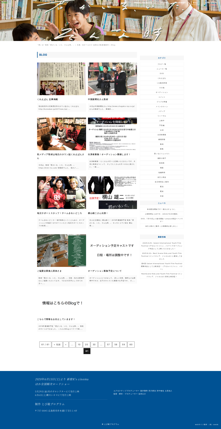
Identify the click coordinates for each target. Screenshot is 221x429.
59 (123, 344)
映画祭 (161, 163)
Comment (181, 2)
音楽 (162, 196)
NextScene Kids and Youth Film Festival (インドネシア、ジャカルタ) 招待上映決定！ (161, 275)
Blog (195, 3)
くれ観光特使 (162, 83)
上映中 (161, 121)
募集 (162, 149)
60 (131, 344)
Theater (164, 2)
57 (108, 344)
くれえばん (162, 78)
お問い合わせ (211, 2)
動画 (162, 144)
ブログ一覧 (162, 64)
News (124, 2)
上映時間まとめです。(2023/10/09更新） (162, 214)
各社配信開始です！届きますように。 (162, 209)
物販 (162, 168)
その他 (161, 88)
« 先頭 (57, 344)
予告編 (161, 125)
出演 (162, 130)
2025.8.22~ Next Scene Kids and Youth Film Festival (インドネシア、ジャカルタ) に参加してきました (162, 256)
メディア (161, 111)
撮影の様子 (162, 158)
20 (86, 344)
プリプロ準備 (162, 102)
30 (94, 344)
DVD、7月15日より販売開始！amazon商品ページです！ (162, 220)
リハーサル (162, 116)
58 (115, 344)
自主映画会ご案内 (162, 182)
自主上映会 (162, 177)
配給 (162, 191)
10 (79, 344)
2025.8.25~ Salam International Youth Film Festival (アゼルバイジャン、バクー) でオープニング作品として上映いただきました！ (162, 245)
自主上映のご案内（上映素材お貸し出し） (161, 226)
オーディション (162, 92)
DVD (162, 73)
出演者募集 (162, 135)
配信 (162, 186)
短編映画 (161, 172)
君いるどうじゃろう (162, 154)
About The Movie (143, 2)
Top (111, 2)
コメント (161, 97)
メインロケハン (162, 106)
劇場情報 (161, 139)
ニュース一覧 (162, 69)
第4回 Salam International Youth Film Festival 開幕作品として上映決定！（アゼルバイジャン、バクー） (162, 266)
